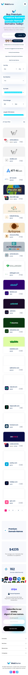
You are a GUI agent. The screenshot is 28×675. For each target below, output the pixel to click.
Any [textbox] (5, 69)
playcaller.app (14, 197)
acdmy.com (13, 463)
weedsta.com (14, 349)
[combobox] (10, 69)
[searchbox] (14, 80)
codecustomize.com (16, 444)
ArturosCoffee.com (16, 235)
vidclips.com (13, 482)
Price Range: (7, 100)
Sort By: (5, 65)
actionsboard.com (15, 254)
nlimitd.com (13, 292)
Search (20, 35)
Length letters (8, 112)
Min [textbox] (5, 104)
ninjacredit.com (14, 406)
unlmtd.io (12, 311)
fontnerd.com (14, 425)
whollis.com (13, 159)
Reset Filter (7, 122)
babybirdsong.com (16, 216)
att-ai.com (13, 178)
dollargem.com (14, 273)
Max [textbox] (16, 104)
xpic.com (12, 501)
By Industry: (6, 77)
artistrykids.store (15, 140)
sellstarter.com (14, 368)
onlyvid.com (13, 387)
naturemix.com (14, 330)
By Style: (5, 88)
